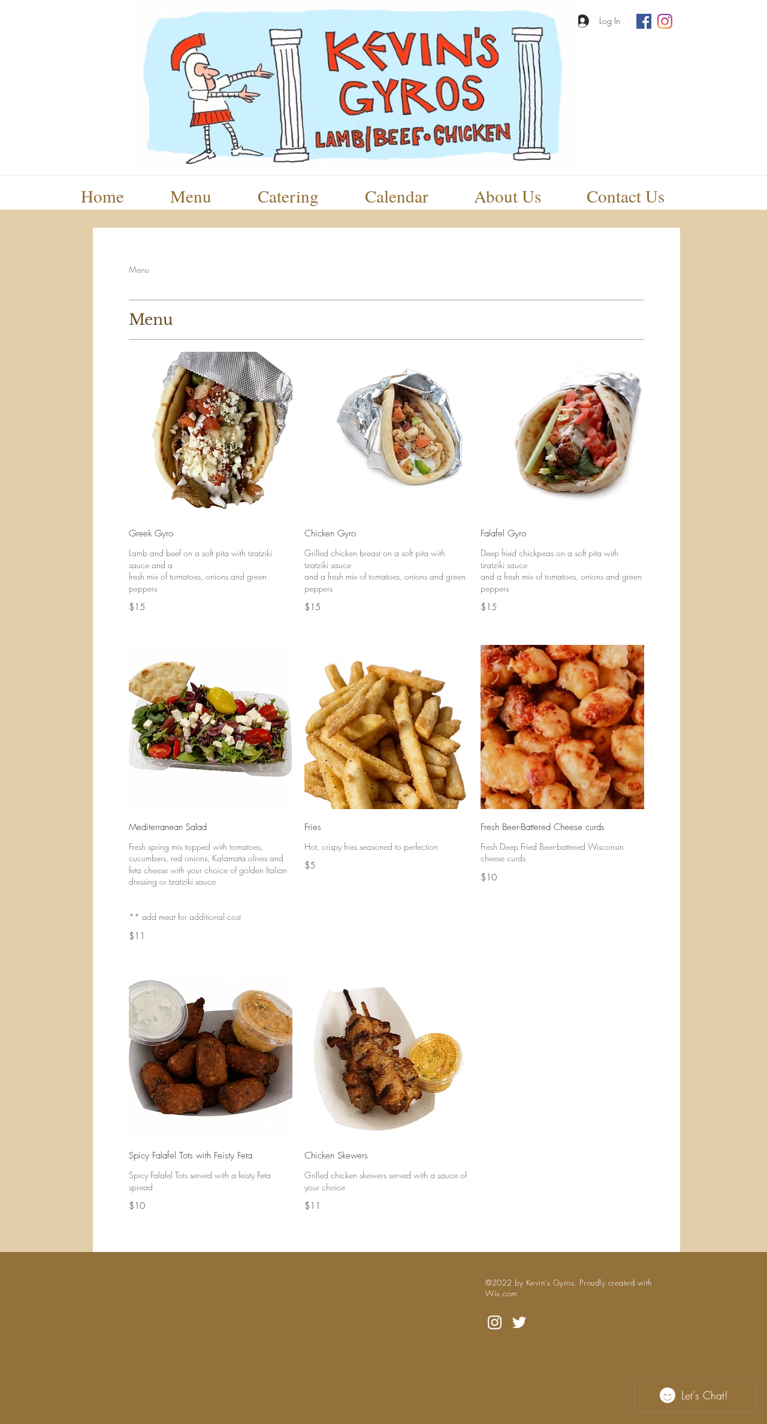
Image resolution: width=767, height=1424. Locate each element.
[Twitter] (519, 1322)
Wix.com (501, 1293)
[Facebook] (643, 21)
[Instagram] (664, 21)
